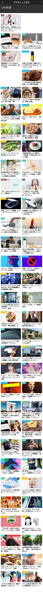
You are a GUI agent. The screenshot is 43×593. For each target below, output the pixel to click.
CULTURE (25, 88)
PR (2, 15)
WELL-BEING (25, 51)
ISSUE (3, 105)
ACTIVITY (4, 124)
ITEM (3, 34)
